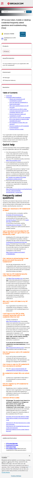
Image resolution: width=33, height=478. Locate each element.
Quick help (9, 96)
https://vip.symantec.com (16, 278)
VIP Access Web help (12, 443)
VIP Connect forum (11, 448)
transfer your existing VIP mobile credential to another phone (16, 178)
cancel (25, 12)
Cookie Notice (6, 472)
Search (29, 11)
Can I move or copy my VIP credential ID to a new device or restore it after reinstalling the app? (19, 119)
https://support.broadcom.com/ (15, 347)
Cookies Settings (16, 475)
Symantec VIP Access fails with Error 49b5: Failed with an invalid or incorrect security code (17, 418)
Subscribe (22, 35)
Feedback (22, 33)
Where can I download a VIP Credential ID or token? (17, 100)
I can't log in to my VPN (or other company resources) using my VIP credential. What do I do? (18, 110)
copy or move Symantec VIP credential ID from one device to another (17, 369)
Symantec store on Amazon (13, 225)
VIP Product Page (11, 447)
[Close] (29, 455)
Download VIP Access (12, 445)
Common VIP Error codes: (16, 129)
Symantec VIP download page (14, 215)
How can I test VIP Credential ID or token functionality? (18, 103)
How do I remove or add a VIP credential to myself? (17, 115)
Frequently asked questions (13, 97)
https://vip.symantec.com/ (13, 160)
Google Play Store (11, 220)
